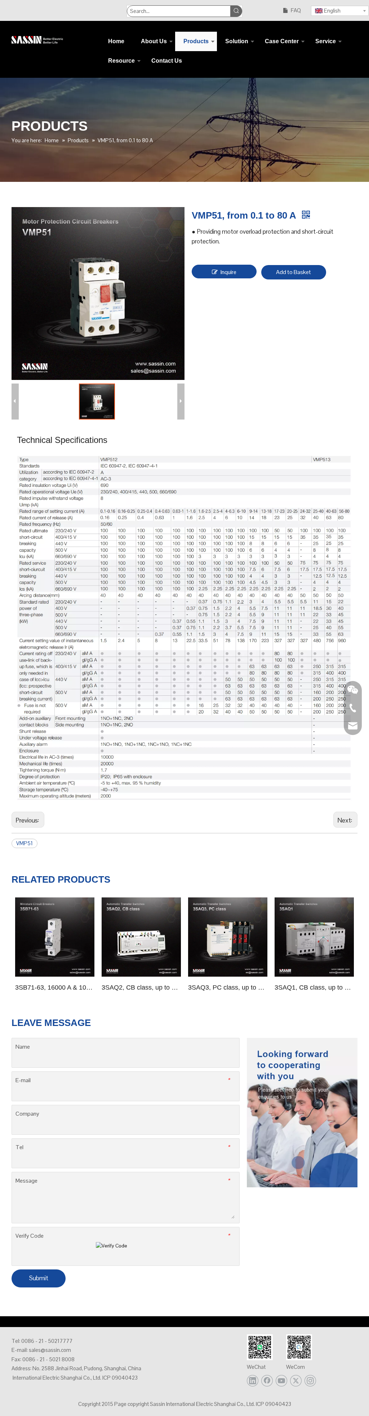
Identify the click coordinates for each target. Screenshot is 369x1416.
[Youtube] (281, 1380)
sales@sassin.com (50, 1349)
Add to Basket (293, 272)
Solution (236, 41)
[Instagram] (310, 1380)
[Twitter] (296, 1380)
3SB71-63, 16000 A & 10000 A (54, 987)
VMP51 (24, 843)
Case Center (282, 41)
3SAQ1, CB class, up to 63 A (314, 987)
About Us (154, 41)
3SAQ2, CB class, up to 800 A (141, 987)
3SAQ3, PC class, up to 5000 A (227, 987)
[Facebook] (267, 1380)
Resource (121, 61)
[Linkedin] (252, 1380)
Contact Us (166, 61)
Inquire (228, 272)
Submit (38, 1278)
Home (116, 41)
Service (325, 41)
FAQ (296, 10)
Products (196, 41)
